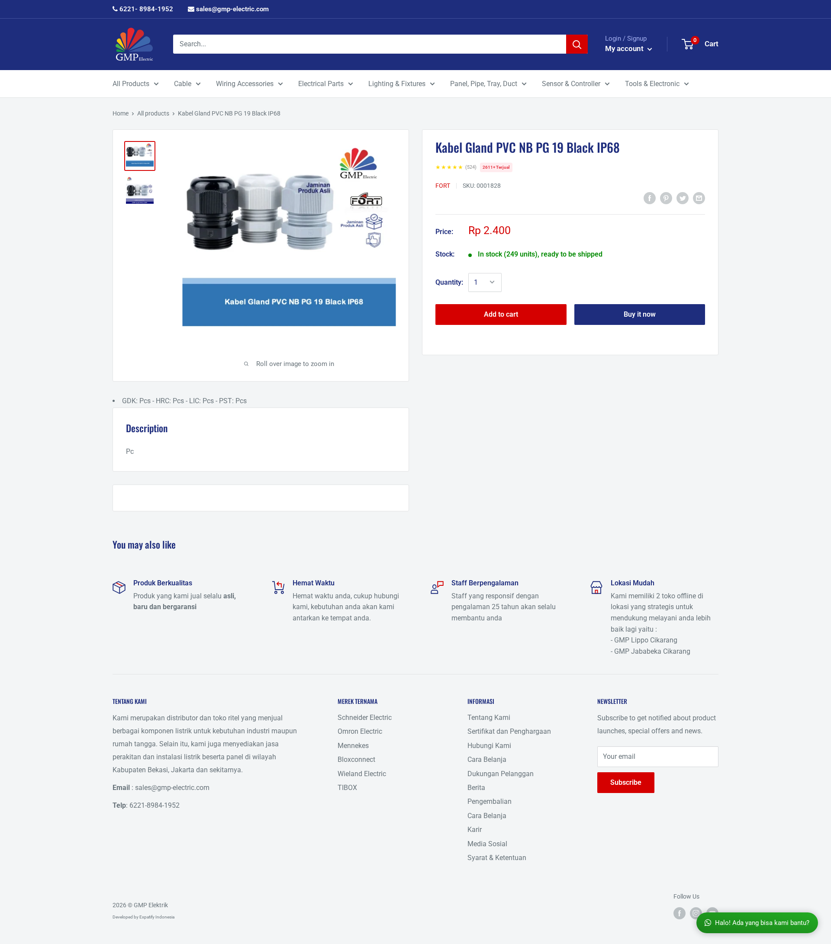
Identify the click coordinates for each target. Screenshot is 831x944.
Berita (476, 787)
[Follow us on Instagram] (696, 913)
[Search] (577, 44)
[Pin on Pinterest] (666, 198)
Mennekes (353, 746)
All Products (131, 84)
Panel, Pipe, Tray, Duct (483, 84)
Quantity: (449, 282)
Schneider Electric (365, 717)
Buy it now (640, 314)
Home (121, 113)
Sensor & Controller (571, 84)
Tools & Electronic (652, 84)
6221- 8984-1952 (145, 9)
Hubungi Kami (489, 746)
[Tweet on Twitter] (682, 198)
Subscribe (625, 782)
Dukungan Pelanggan (500, 774)
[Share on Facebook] (650, 198)
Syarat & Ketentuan (496, 858)
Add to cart (501, 314)
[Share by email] (699, 198)
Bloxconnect (356, 759)
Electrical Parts (321, 84)
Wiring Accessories (245, 84)
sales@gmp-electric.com (231, 9)
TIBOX (347, 787)
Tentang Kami (488, 717)
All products (153, 113)
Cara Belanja (486, 759)
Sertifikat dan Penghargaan (509, 731)
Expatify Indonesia (156, 917)
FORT (442, 185)
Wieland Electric (362, 774)
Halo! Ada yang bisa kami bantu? (762, 923)
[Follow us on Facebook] (679, 913)
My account (625, 48)
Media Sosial (487, 844)
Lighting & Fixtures (396, 84)
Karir (474, 829)
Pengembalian (489, 801)
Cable (182, 84)
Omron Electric (360, 731)
